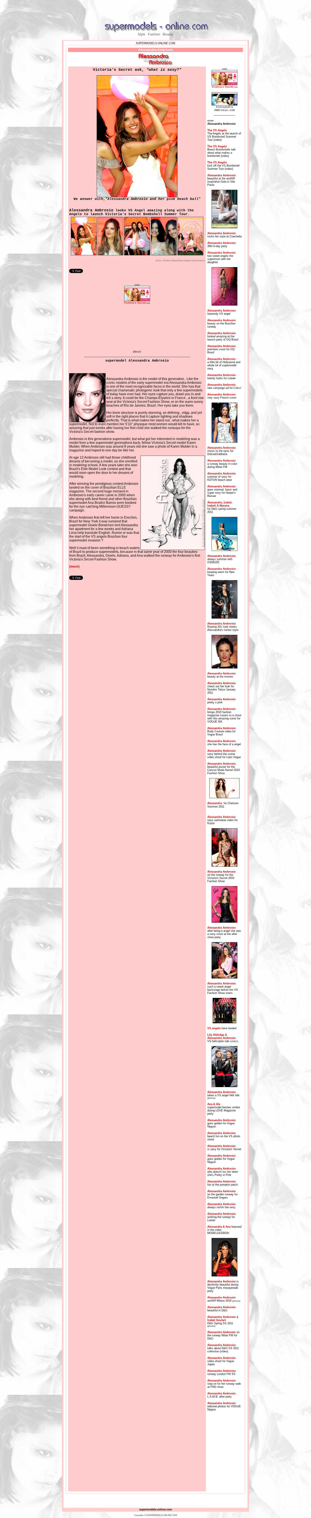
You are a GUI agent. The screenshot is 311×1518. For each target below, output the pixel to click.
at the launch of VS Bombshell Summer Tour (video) (224, 136)
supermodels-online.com (155, 1509)
